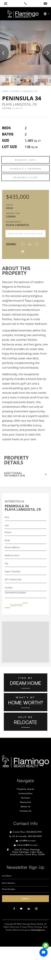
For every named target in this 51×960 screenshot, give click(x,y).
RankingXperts (38, 930)
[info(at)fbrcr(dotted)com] (45, 3)
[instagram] (36, 908)
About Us (26, 807)
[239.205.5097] (25, 3)
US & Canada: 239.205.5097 (27, 836)
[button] (43, 952)
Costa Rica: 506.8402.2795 (27, 832)
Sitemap (38, 927)
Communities (25, 794)
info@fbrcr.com (27, 841)
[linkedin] (29, 908)
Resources (25, 802)
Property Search (25, 789)
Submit (16, 605)
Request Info (25, 160)
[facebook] (14, 908)
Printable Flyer (25, 177)
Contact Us (26, 811)
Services (25, 798)
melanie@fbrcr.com (27, 845)
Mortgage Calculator (25, 233)
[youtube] (21, 908)
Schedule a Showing (25, 168)
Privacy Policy (26, 927)
